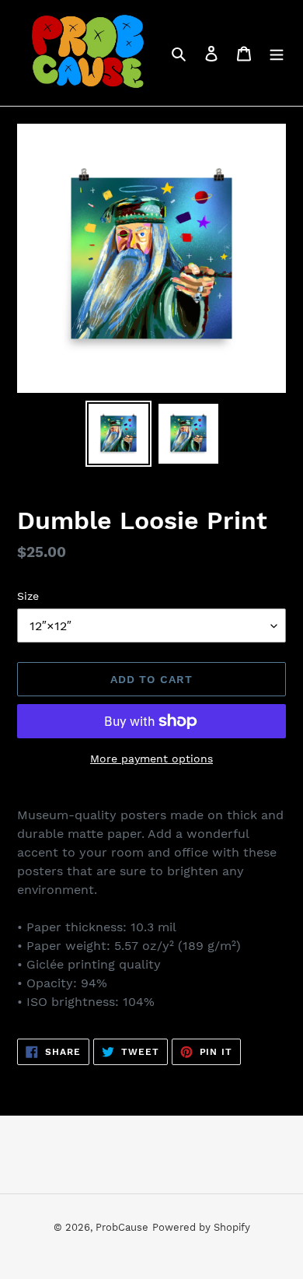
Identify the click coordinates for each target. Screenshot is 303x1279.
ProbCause (122, 1227)
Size (28, 596)
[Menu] (276, 53)
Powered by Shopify (201, 1227)
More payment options (151, 758)
